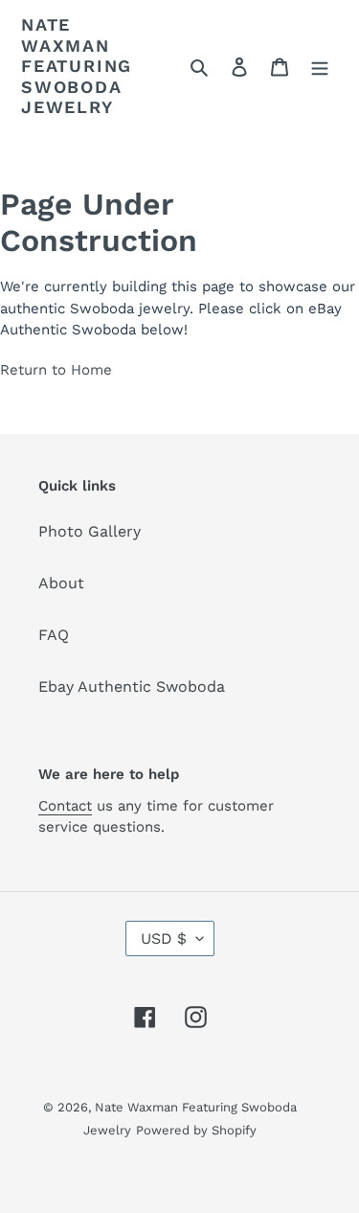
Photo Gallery (89, 531)
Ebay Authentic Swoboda (131, 686)
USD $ (164, 938)
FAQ (53, 635)
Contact (65, 805)
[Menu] (320, 66)
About (61, 583)
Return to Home (56, 369)
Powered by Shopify (196, 1130)
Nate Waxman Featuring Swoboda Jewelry (76, 65)
